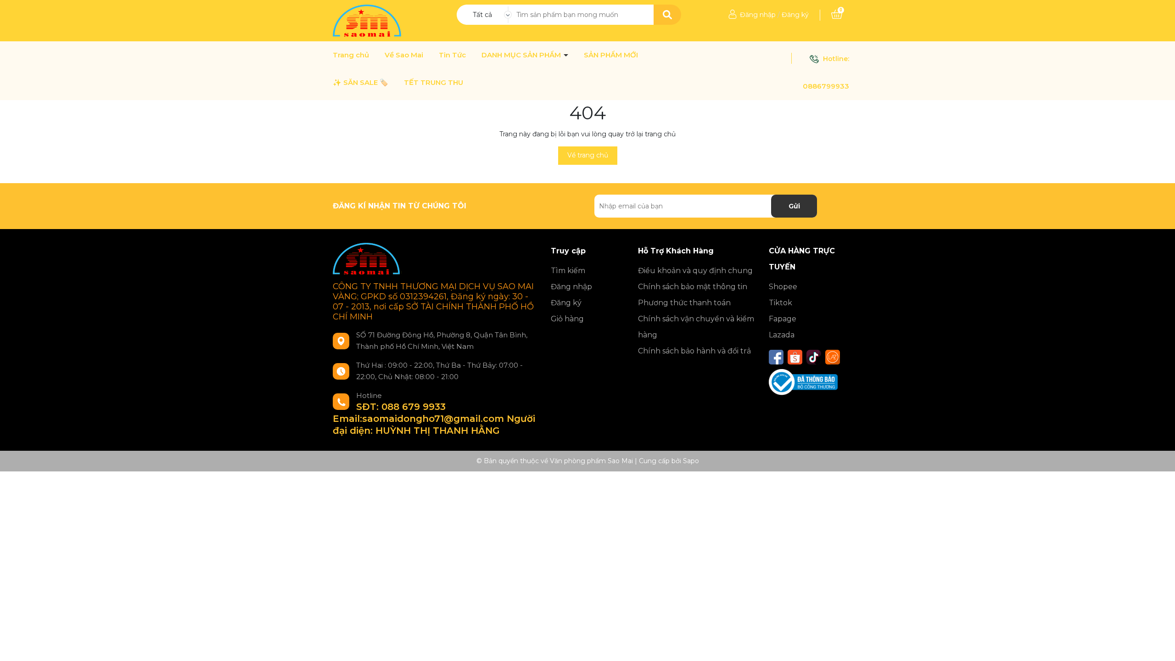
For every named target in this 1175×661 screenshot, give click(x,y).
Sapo (691, 461)
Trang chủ (351, 55)
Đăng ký (795, 15)
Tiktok (780, 302)
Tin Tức (452, 55)
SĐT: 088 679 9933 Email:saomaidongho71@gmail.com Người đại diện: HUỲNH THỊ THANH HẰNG (434, 418)
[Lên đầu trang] (1159, 645)
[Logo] (368, 20)
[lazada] (832, 357)
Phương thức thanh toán (684, 302)
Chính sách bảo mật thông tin (692, 286)
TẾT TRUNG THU (433, 82)
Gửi (794, 206)
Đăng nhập (758, 15)
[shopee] (795, 357)
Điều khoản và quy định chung (695, 270)
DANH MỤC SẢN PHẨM (522, 55)
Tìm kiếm (568, 270)
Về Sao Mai (404, 55)
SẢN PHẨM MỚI (611, 55)
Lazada (782, 334)
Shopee (783, 286)
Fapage (782, 318)
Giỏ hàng (567, 318)
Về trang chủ (587, 155)
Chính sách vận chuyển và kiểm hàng (696, 326)
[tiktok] (813, 357)
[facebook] (776, 357)
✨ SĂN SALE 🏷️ (360, 82)
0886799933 (826, 86)
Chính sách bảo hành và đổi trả (694, 351)
